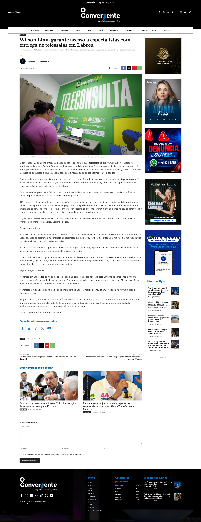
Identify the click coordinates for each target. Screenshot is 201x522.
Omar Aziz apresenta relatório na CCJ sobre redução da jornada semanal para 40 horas (48, 405)
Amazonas (23, 409)
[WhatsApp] (139, 68)
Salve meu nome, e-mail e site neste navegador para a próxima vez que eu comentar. (52, 455)
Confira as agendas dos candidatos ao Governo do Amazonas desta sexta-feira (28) (158, 291)
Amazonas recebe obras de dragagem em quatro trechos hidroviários (158, 319)
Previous (148, 100)
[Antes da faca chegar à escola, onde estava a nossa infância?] (175, 332)
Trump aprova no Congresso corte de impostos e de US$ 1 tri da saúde (48, 358)
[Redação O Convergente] (23, 61)
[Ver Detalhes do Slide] (163, 101)
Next (178, 100)
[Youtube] (185, 12)
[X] (181, 12)
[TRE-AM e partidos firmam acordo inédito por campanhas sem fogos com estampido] (175, 344)
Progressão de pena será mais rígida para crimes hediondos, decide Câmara (113, 358)
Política (22, 35)
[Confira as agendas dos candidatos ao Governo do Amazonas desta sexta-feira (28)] (175, 291)
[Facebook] (159, 12)
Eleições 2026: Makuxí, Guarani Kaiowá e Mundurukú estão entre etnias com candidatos (159, 305)
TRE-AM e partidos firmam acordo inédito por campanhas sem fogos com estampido (158, 345)
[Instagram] (163, 12)
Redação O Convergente (38, 61)
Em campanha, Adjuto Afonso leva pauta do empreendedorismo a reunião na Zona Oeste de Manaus (108, 406)
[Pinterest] (172, 12)
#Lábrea (28, 339)
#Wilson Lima (37, 339)
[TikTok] (176, 12)
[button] (190, 12)
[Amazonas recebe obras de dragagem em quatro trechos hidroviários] (175, 319)
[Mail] (168, 12)
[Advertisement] (163, 373)
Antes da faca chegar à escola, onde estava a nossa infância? (158, 332)
